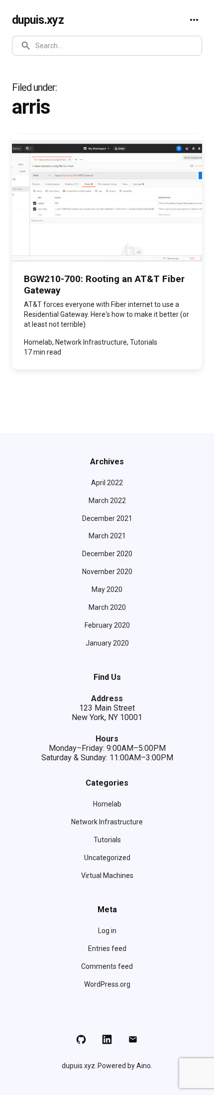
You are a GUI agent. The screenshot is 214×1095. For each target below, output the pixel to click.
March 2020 (107, 607)
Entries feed (107, 948)
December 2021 (107, 518)
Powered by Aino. (125, 1066)
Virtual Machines (107, 875)
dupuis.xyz (38, 20)
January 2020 (107, 643)
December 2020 (107, 554)
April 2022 (107, 483)
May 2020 (107, 589)
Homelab (107, 804)
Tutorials (107, 840)
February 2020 (107, 625)
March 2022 (107, 501)
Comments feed (107, 966)
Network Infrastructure (107, 822)
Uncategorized (107, 858)
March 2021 (107, 536)
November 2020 (107, 572)
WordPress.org (107, 984)
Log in (107, 931)
